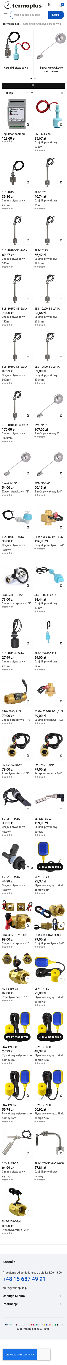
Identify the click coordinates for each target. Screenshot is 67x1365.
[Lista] (54, 93)
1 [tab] (31, 78)
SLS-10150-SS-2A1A (14, 308)
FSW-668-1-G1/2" (12, 594)
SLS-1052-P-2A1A (45, 653)
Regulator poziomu (13, 133)
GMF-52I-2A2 (42, 133)
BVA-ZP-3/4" (42, 483)
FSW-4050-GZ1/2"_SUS (48, 711)
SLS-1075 (40, 192)
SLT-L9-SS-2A (10, 1163)
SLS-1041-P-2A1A (13, 653)
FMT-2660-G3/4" (44, 765)
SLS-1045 (8, 192)
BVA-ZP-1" (40, 425)
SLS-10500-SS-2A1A (47, 366)
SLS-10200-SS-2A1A (47, 308)
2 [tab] (35, 78)
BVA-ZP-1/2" (9, 483)
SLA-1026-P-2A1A (13, 536)
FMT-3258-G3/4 (11, 1221)
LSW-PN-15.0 (10, 1105)
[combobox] (37, 15)
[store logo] (23, 5)
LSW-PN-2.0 (41, 988)
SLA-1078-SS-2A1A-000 (49, 1163)
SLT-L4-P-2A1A (11, 876)
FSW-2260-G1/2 (11, 711)
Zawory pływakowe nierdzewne (51, 69)
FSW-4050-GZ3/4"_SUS (48, 536)
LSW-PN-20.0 (42, 1105)
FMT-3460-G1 (10, 988)
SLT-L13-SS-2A (43, 818)
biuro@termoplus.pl (15, 1287)
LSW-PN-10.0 (42, 1046)
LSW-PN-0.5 (41, 876)
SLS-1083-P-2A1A (45, 594)
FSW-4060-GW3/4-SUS (48, 935)
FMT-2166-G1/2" (12, 765)
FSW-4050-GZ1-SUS (14, 935)
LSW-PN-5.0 (9, 1046)
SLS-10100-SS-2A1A (14, 250)
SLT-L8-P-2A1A (11, 818)
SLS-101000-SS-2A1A (15, 425)
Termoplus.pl (11, 23)
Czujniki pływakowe (16, 67)
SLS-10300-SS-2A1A (14, 366)
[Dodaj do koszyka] (28, 124)
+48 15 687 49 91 (24, 1279)
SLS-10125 (41, 250)
